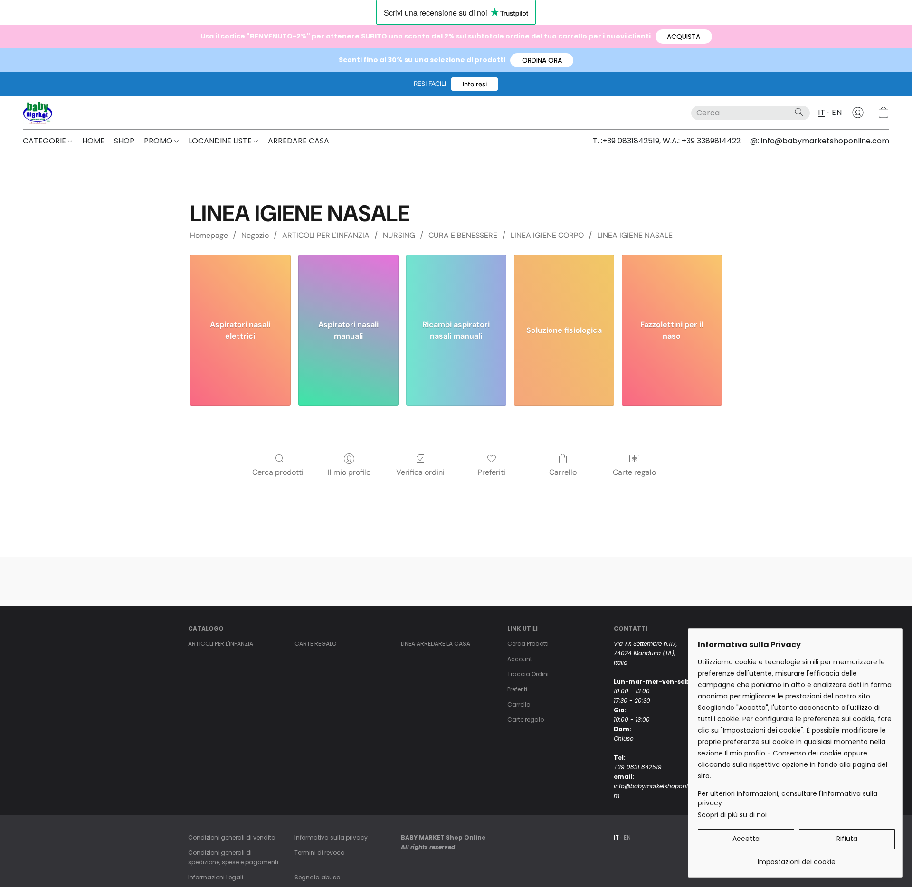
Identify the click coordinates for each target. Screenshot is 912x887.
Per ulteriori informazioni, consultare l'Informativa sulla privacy (787, 798)
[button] (684, 36)
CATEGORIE (45, 140)
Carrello (563, 472)
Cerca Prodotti (528, 644)
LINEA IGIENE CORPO (547, 235)
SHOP (124, 140)
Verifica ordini (420, 472)
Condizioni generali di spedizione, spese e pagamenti (233, 857)
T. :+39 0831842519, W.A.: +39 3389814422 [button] (667, 140)
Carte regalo (634, 472)
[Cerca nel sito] (799, 112)
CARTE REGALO (315, 644)
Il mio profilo (349, 472)
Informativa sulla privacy (331, 837)
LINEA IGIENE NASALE (635, 235)
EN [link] (627, 837)
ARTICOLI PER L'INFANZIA (326, 235)
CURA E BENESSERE (462, 235)
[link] (796, 858)
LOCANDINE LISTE (221, 140)
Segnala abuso (317, 877)
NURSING (399, 235)
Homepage (209, 235)
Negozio (255, 235)
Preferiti (491, 472)
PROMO (159, 140)
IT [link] (616, 837)
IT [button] (821, 112)
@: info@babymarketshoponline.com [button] (819, 140)
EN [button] (837, 112)
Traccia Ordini (528, 674)
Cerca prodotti (278, 472)
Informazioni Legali (215, 877)
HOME (93, 140)
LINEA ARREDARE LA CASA (435, 644)
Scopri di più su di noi (732, 815)
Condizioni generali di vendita (232, 837)
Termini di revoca (319, 853)
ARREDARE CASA (298, 140)
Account (519, 659)
